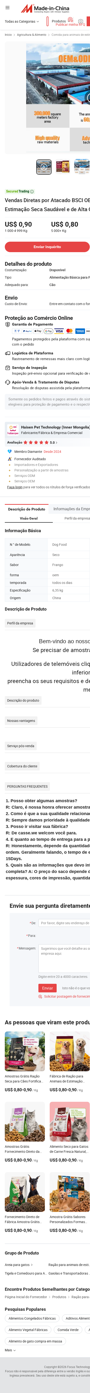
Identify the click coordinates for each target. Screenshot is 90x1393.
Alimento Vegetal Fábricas (28, 1329)
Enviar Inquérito (47, 247)
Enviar (47, 988)
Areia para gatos (17, 1264)
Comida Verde (68, 1329)
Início (8, 34)
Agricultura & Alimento (31, 34)
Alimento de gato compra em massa (35, 1341)
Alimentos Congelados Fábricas (32, 1318)
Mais (9, 1350)
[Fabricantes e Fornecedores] (45, 8)
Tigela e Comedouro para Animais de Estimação (40, 1273)
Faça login (15, 487)
